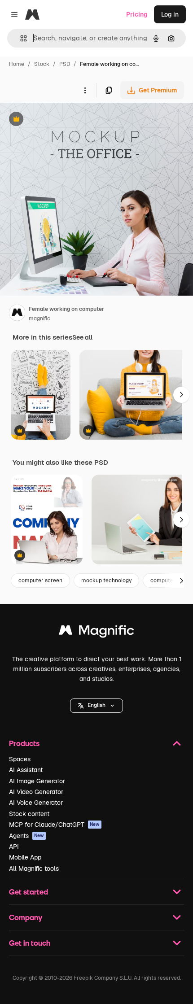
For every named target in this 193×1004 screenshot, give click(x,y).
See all (82, 337)
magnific (39, 318)
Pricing (137, 14)
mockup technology (106, 580)
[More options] (85, 90)
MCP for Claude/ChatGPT (54, 825)
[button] (96, 705)
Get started (28, 891)
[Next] (181, 395)
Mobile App (25, 857)
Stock (41, 64)
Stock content (29, 814)
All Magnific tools (34, 868)
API (14, 846)
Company (25, 917)
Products (24, 743)
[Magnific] (96, 632)
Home (16, 64)
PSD (64, 64)
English (96, 705)
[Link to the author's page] (17, 314)
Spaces (20, 759)
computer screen (40, 580)
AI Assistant (26, 770)
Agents (26, 836)
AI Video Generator (36, 792)
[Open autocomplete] (20, 38)
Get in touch (29, 942)
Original (57, 120)
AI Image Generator (37, 781)
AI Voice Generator (36, 803)
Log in (170, 14)
